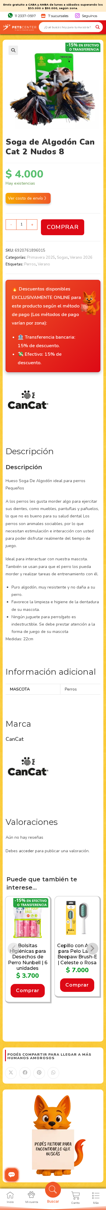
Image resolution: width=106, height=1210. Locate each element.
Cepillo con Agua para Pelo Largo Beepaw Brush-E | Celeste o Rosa (77, 954)
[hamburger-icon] (95, 1197)
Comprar (62, 227)
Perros (30, 264)
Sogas (62, 257)
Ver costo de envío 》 (28, 198)
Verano (44, 264)
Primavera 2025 (41, 257)
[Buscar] (53, 1190)
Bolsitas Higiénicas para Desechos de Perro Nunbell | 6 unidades (27, 957)
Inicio (10, 1202)
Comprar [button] (27, 990)
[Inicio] (10, 1195)
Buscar (53, 1201)
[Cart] (75, 1196)
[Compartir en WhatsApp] (53, 1073)
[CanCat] (28, 404)
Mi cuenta (31, 1202)
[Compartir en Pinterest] (39, 1073)
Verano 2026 (81, 257)
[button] (13, 50)
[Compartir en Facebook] (25, 1073)
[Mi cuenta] (31, 1195)
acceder (26, 851)
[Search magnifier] (98, 27)
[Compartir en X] (11, 1073)
